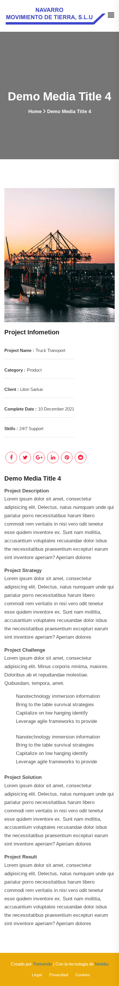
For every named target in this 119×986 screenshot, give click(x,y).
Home (35, 111)
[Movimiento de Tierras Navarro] (55, 15)
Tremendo (42, 963)
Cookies (82, 974)
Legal (37, 974)
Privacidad (58, 974)
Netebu (101, 963)
